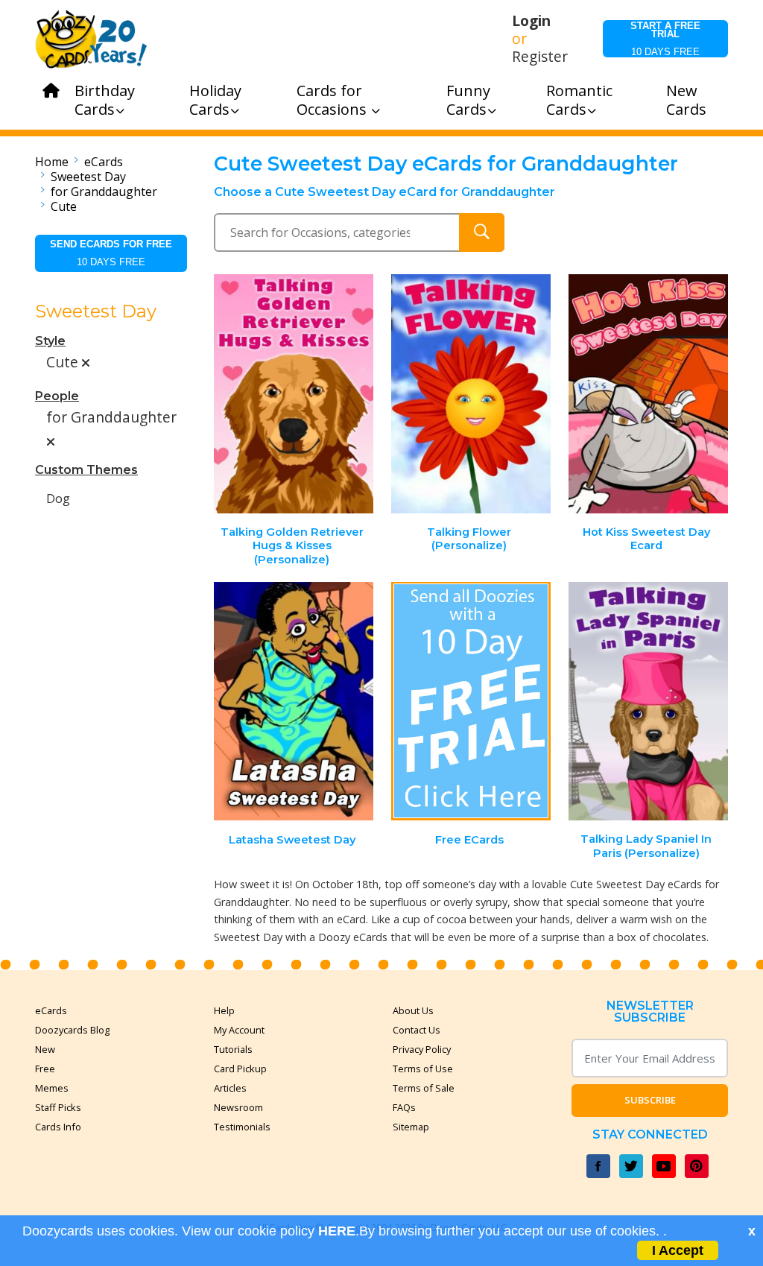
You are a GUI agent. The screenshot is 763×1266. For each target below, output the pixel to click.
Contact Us (416, 1030)
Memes (52, 1088)
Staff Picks (58, 1107)
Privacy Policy (422, 1049)
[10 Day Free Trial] (471, 701)
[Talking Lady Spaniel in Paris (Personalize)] (648, 701)
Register (540, 57)
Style (50, 341)
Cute (64, 206)
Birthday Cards (105, 99)
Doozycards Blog (72, 1030)
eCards (103, 161)
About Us (413, 1010)
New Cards (686, 99)
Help (224, 1010)
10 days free (665, 38)
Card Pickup (240, 1068)
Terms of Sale (424, 1088)
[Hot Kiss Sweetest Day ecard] (648, 393)
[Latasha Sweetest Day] (294, 701)
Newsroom (238, 1107)
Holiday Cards (215, 99)
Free (45, 1068)
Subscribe (650, 1100)
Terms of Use (423, 1068)
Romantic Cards (579, 99)
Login (531, 21)
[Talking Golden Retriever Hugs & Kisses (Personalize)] (294, 393)
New (45, 1049)
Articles (230, 1088)
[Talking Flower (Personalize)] (471, 393)
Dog (58, 498)
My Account (239, 1030)
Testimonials (242, 1127)
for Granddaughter (104, 191)
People (57, 396)
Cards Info (58, 1127)
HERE (336, 1231)
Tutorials (233, 1049)
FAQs (404, 1107)
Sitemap (411, 1127)
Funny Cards (468, 99)
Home (52, 161)
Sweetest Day (88, 176)
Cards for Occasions (333, 99)
